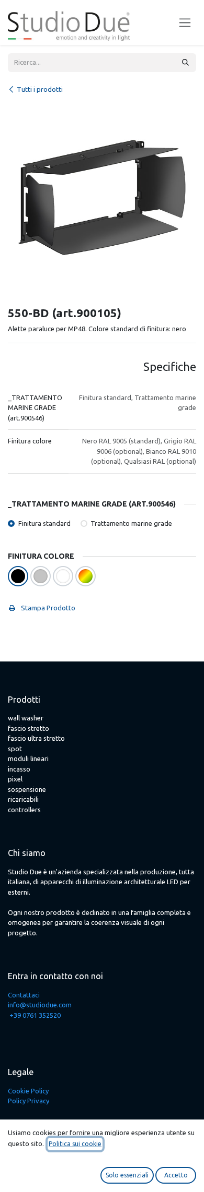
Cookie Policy (28, 1090)
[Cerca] (185, 62)
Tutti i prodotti (40, 89)
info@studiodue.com (40, 1004)
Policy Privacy (28, 1100)
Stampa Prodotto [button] (47, 607)
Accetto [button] (176, 1175)
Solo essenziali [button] (127, 1175)
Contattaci (24, 994)
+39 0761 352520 (35, 1015)
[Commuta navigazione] (185, 22)
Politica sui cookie (75, 1143)
